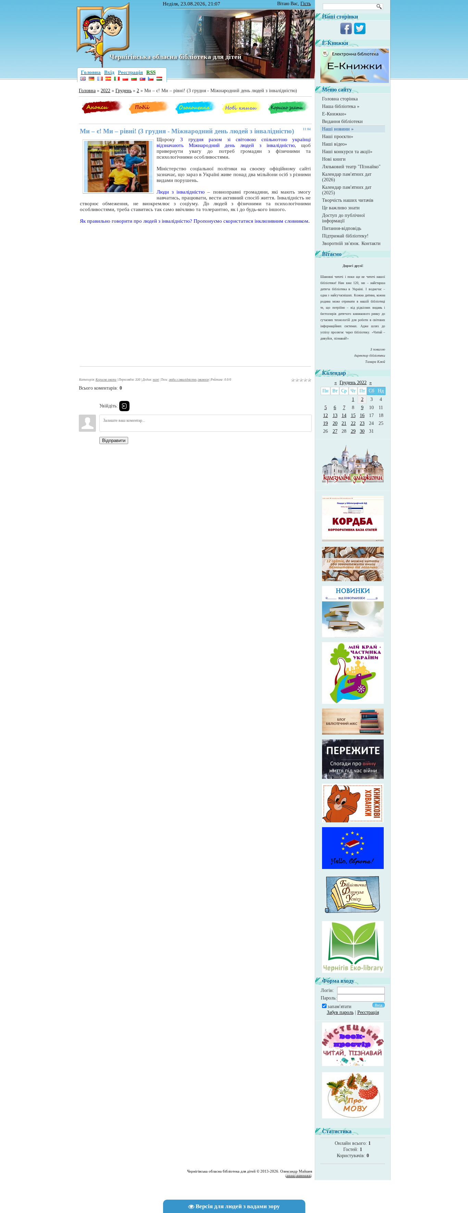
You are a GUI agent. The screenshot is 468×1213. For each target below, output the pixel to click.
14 (344, 415)
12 (325, 415)
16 (362, 415)
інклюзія (203, 379)
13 (335, 415)
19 (325, 423)
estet (156, 379)
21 (344, 423)
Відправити (113, 440)
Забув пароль (340, 1012)
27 (335, 431)
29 (353, 431)
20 (335, 423)
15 (353, 415)
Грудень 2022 (353, 382)
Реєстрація (368, 1012)
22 (353, 423)
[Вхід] (124, 406)
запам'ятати (340, 1006)
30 (362, 431)
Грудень (123, 90)
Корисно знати (106, 379)
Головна (87, 90)
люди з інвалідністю (182, 379)
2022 (105, 90)
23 (362, 423)
